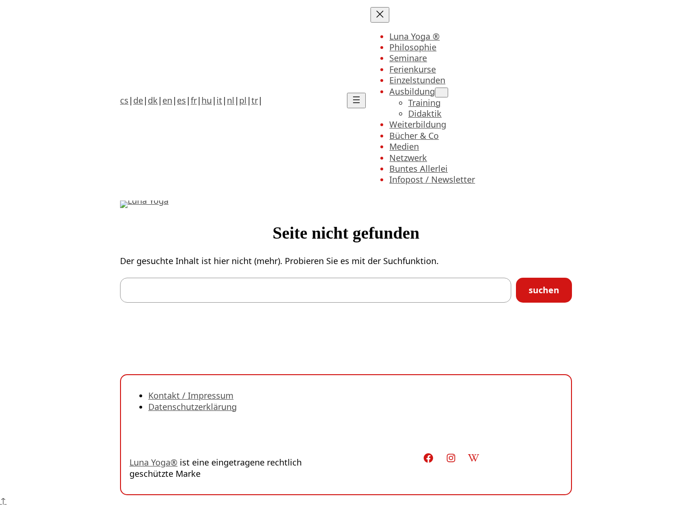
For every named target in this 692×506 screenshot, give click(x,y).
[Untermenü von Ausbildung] (441, 92)
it (219, 100)
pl (243, 100)
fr (194, 100)
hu (206, 100)
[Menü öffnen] (356, 100)
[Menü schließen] (379, 15)
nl (230, 100)
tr (254, 100)
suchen (544, 290)
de (138, 100)
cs (124, 100)
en (167, 100)
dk (153, 100)
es (181, 100)
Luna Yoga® (153, 462)
